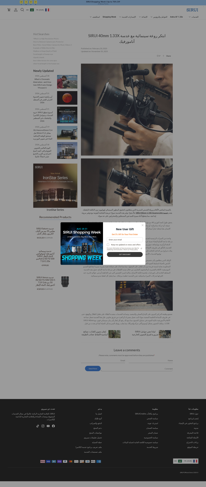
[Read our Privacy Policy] (141, 248)
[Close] (142, 225)
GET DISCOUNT (125, 254)
